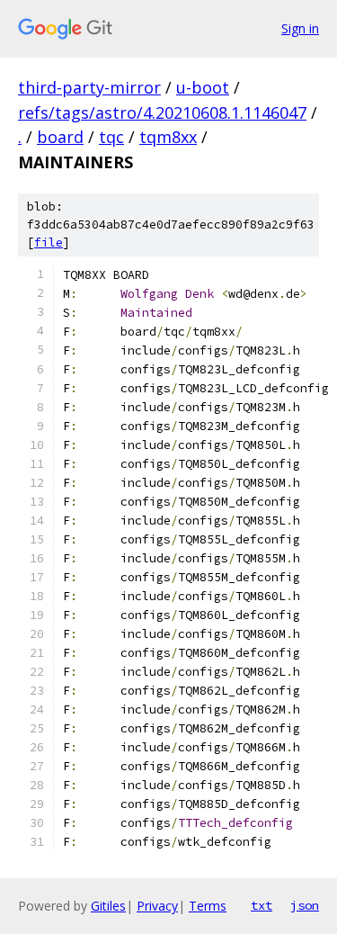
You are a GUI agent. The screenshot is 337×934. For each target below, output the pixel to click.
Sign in (300, 28)
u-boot (202, 87)
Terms (207, 905)
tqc (111, 137)
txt (261, 905)
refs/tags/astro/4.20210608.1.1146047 (162, 112)
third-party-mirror (89, 87)
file (48, 242)
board (60, 137)
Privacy (157, 905)
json (304, 905)
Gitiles (108, 905)
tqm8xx (168, 137)
